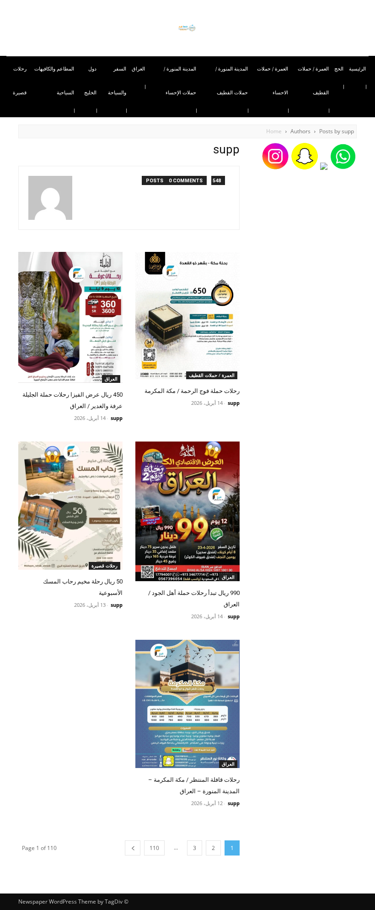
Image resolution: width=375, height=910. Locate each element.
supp (234, 402)
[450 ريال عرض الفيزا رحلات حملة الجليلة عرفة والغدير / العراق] (70, 317)
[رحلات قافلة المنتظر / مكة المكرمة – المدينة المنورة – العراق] (187, 704)
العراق (111, 379)
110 (154, 848)
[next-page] (132, 848)
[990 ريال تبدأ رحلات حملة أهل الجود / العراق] (187, 511)
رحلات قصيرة (104, 565)
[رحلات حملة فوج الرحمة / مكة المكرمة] (187, 315)
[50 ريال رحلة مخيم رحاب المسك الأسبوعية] (70, 505)
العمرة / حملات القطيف (212, 375)
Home (274, 131)
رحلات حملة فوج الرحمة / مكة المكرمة (192, 390)
